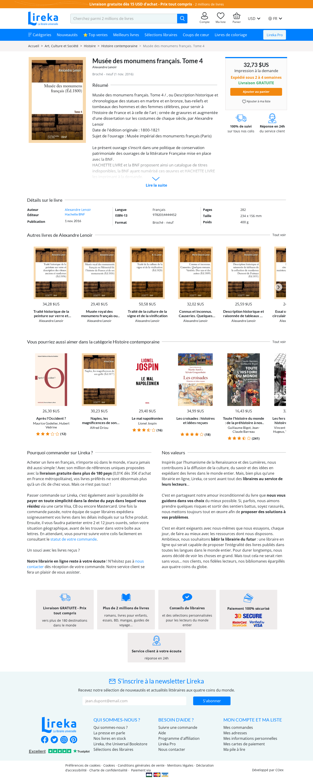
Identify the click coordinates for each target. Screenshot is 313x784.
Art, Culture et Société (61, 46)
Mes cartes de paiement (244, 743)
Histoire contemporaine (119, 46)
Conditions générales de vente (141, 765)
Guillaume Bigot (239, 428)
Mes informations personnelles (250, 738)
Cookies (109, 765)
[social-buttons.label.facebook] (44, 740)
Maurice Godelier (45, 423)
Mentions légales (180, 765)
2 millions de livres (209, 4)
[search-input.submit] (182, 18)
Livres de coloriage (231, 34)
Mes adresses (235, 732)
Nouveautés (67, 34)
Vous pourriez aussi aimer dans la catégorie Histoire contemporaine (93, 341)
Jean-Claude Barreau (246, 429)
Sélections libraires (161, 34)
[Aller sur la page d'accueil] (43, 19)
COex (279, 770)
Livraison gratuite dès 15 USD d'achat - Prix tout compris (140, 4)
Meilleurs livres (126, 34)
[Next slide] (278, 287)
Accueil (33, 46)
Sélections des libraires (113, 749)
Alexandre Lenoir (104, 67)
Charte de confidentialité (108, 770)
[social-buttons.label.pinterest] (73, 740)
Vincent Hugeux (285, 428)
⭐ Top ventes (95, 34)
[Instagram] (64, 740)
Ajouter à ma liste (258, 101)
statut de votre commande (73, 539)
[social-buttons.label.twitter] (54, 740)
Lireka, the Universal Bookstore (120, 743)
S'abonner (212, 700)
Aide (162, 732)
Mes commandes (238, 727)
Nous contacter (171, 749)
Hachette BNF (75, 214)
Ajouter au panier (256, 92)
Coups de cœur (196, 34)
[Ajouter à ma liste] (67, 249)
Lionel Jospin (147, 423)
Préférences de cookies (83, 765)
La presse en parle (109, 732)
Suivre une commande (177, 727)
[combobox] (123, 18)
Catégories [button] (41, 34)
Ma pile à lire (234, 749)
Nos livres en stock (109, 738)
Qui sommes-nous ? (110, 727)
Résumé (100, 85)
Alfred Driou (99, 428)
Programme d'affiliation (179, 738)
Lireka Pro (275, 35)
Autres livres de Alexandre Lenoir (60, 235)
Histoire (90, 46)
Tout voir (279, 235)
